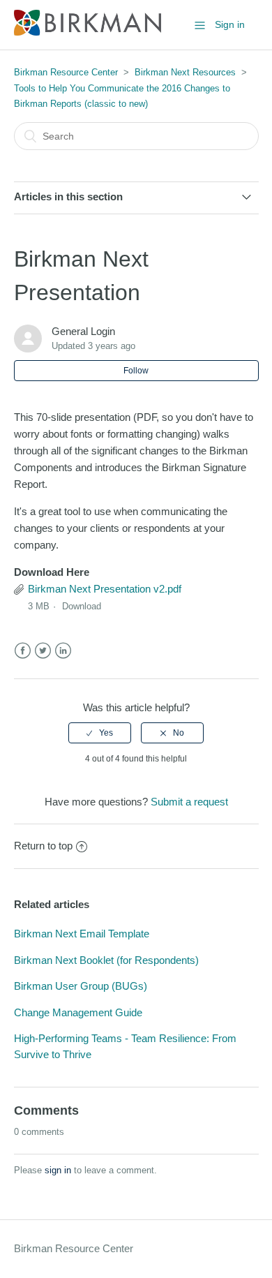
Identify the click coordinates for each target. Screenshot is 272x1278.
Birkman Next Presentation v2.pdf (104, 589)
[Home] (87, 32)
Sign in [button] (230, 24)
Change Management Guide (78, 1012)
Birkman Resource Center (66, 72)
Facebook (22, 651)
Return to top (43, 846)
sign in (58, 1170)
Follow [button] (136, 371)
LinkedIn (63, 651)
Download (81, 606)
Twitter (43, 651)
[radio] (99, 732)
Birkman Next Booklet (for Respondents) (106, 960)
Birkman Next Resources (185, 72)
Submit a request (189, 802)
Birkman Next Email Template (81, 933)
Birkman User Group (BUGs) (80, 986)
